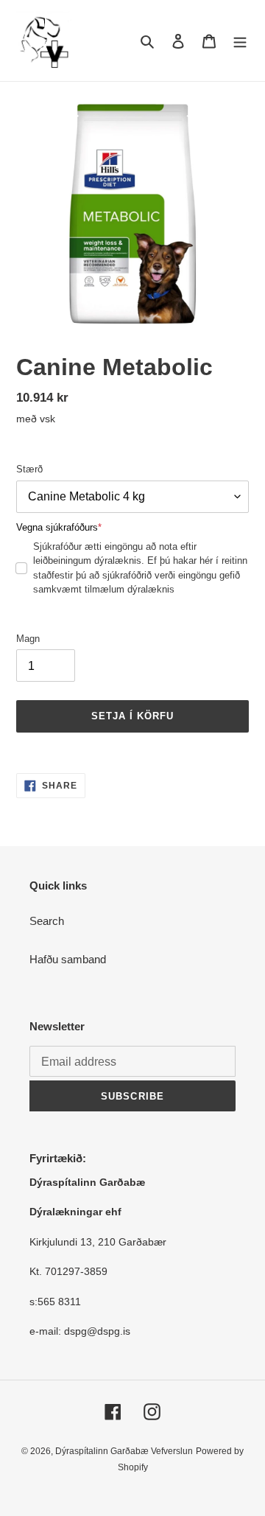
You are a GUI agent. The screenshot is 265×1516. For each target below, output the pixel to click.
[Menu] (240, 41)
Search (46, 921)
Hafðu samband (67, 959)
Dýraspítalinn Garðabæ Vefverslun (124, 1451)
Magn (28, 638)
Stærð (29, 469)
